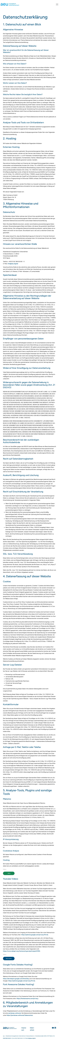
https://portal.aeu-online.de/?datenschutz (20, 1015)
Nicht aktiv (9, 958)
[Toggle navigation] (57, 4)
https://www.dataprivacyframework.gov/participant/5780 (21, 951)
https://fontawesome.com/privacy (27, 998)
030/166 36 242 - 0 (7, 1038)
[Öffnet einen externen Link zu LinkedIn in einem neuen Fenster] (55, 1028)
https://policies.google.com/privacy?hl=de (34, 935)
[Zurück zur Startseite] (10, 1028)
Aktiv (9, 873)
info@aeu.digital (13, 264)
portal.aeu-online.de (14, 1013)
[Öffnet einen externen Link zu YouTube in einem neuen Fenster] (53, 1028)
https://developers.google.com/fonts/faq (16, 978)
